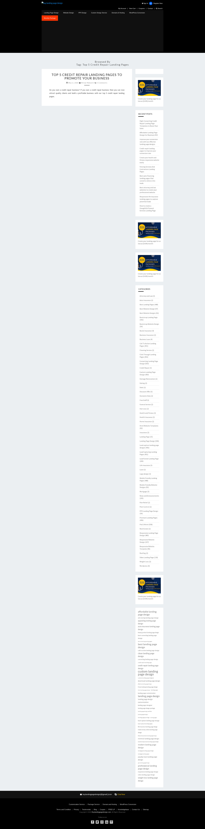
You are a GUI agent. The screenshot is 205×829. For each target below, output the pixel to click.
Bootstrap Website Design (149, 324)
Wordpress (143, 566)
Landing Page (144, 437)
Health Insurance (146, 417)
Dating (142, 383)
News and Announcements (149, 496)
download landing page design (149, 681)
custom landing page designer (146, 678)
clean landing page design (146, 655)
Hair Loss (143, 409)
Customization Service (77, 804)
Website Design (68, 13)
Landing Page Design (51, 13)
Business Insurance (147, 335)
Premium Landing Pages (148, 518)
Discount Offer (145, 392)
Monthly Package (50, 18)
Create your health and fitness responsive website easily (149, 160)
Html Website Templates (149, 426)
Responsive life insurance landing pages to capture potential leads (149, 199)
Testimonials (86, 809)
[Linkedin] (106, 822)
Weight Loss (144, 562)
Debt (141, 387)
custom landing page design (148, 673)
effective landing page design (145, 684)
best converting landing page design (147, 636)
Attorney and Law (146, 296)
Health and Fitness (146, 413)
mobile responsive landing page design (148, 741)
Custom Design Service (99, 13)
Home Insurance (146, 421)
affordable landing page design (147, 613)
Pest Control (144, 507)
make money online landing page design (147, 731)
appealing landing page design (147, 622)
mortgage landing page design (146, 751)
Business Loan (145, 339)
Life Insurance (145, 465)
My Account (122, 8)
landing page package (143, 717)
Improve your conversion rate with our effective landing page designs (149, 141)
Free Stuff (143, 400)
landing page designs (143, 714)
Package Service (94, 804)
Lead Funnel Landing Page (149, 459)
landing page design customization (145, 700)
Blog (95, 809)
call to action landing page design (148, 650)
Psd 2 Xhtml (144, 524)
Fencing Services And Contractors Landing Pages (147, 169)
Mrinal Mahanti (87, 83)
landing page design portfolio (145, 711)
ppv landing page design (143, 763)
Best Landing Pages (147, 304)
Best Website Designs (147, 313)
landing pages (153, 717)
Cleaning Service (146, 350)
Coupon (102, 809)
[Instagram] (102, 822)
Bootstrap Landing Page (148, 317)
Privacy (76, 809)
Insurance (143, 432)
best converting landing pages (145, 641)
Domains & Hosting (118, 13)
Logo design (144, 474)
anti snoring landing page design (148, 618)
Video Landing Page (147, 557)
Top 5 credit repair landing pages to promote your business (87, 76)
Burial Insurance (146, 331)
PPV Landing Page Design (149, 511)
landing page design (149, 696)
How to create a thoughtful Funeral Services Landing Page (148, 208)
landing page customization (146, 693)
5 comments (102, 83)
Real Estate (144, 529)
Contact (150, 8)
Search (160, 8)
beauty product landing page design (148, 632)
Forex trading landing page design (148, 687)
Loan (141, 470)
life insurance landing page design (147, 727)
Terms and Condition (63, 809)
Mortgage (143, 491)
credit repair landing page (145, 662)
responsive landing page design (148, 772)
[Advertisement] (102, 37)
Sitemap (146, 809)
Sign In (145, 3)
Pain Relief (144, 502)
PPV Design (82, 13)
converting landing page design (148, 659)
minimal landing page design (148, 739)
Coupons (142, 8)
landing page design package (146, 708)
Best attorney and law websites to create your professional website (148, 190)
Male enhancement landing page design (147, 735)
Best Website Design (147, 309)
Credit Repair (144, 368)
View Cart (132, 8)
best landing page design (147, 646)
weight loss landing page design (148, 779)
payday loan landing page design (147, 758)
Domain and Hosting (110, 804)
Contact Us (136, 809)
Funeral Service (145, 404)
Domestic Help (145, 396)
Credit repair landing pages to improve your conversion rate (148, 150)
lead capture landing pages (145, 723)
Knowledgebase (123, 809)
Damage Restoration (147, 379)
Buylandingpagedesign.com (101, 812)
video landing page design (146, 775)
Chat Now (121, 794)
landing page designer (145, 705)
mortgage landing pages (143, 754)
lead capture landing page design (148, 721)
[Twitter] (97, 822)
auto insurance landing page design (149, 628)
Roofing (143, 553)
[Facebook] (92, 822)
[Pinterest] (111, 822)
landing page (154, 690)
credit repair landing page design (148, 667)
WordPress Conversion (137, 13)
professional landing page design (147, 767)
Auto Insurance (145, 300)
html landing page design (144, 690)
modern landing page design (147, 746)
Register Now (158, 3)
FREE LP (111, 809)
